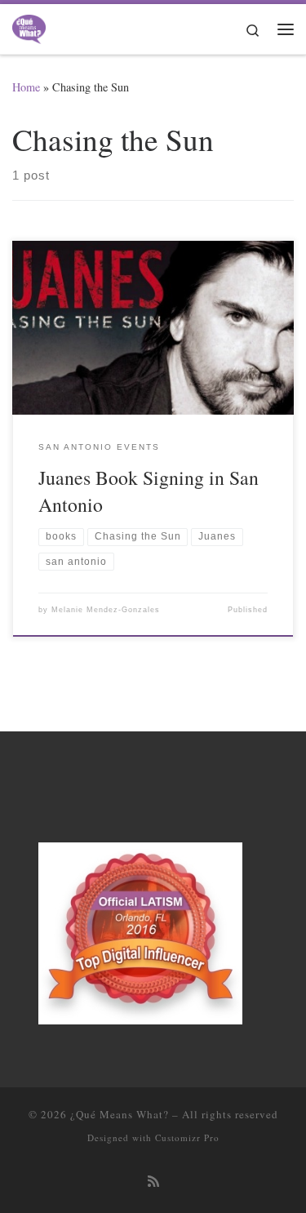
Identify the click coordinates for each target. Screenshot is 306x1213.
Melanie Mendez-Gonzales (105, 610)
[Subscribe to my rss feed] (153, 1181)
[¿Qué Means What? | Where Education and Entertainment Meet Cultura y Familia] (29, 26)
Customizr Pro (187, 1137)
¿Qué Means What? (119, 1114)
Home (26, 87)
